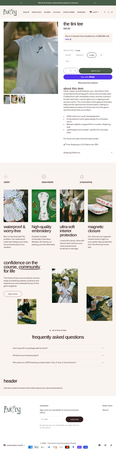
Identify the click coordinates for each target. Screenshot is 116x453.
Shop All (26, 12)
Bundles (47, 12)
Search (105, 410)
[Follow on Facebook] (99, 445)
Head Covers (36, 12)
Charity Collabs (69, 12)
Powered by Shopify (68, 443)
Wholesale (81, 12)
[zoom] (53, 88)
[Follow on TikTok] (111, 445)
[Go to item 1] (7, 99)
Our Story (56, 12)
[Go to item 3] (22, 99)
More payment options (88, 83)
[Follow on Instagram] (105, 445)
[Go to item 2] (14, 99)
